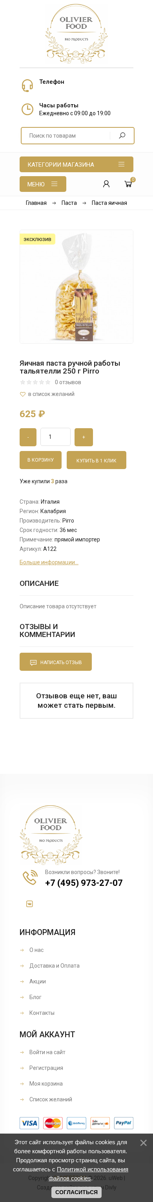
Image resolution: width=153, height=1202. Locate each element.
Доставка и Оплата (54, 966)
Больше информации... (49, 562)
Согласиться (76, 1192)
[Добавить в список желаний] (76, 394)
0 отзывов (68, 382)
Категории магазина (60, 164)
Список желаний (50, 1099)
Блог (35, 997)
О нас (36, 950)
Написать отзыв (60, 662)
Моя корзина (45, 1084)
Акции (37, 981)
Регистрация (45, 1068)
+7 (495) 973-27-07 (84, 883)
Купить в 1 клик (96, 461)
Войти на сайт (47, 1052)
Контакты (41, 1013)
